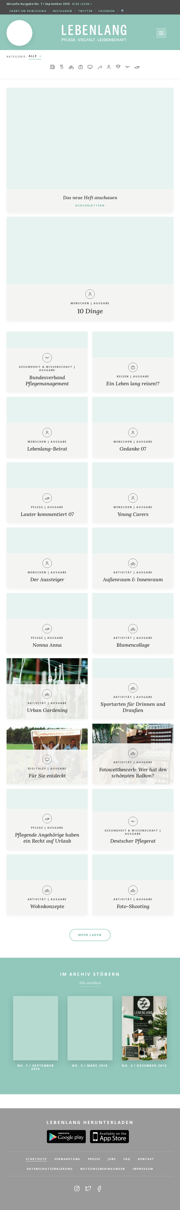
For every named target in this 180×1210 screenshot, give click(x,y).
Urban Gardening (47, 710)
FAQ (127, 1159)
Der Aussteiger (47, 579)
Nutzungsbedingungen (102, 1168)
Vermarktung (67, 1159)
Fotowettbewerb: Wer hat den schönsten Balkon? (133, 772)
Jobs (112, 1159)
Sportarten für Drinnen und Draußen (133, 707)
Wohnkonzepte (47, 906)
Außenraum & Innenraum (133, 579)
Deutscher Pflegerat (133, 841)
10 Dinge (90, 311)
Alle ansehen (90, 982)
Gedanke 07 (133, 448)
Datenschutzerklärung (50, 1168)
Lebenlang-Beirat (47, 448)
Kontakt (146, 1159)
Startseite (36, 1159)
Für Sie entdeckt (47, 775)
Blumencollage (133, 645)
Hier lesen (81, 4)
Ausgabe (101, 303)
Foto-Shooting (133, 906)
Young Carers (133, 514)
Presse (94, 1159)
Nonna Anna (47, 645)
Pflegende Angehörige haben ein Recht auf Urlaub (47, 837)
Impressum (143, 1168)
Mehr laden (90, 935)
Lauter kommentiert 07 (47, 514)
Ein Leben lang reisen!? (133, 383)
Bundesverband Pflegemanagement (47, 380)
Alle (33, 56)
